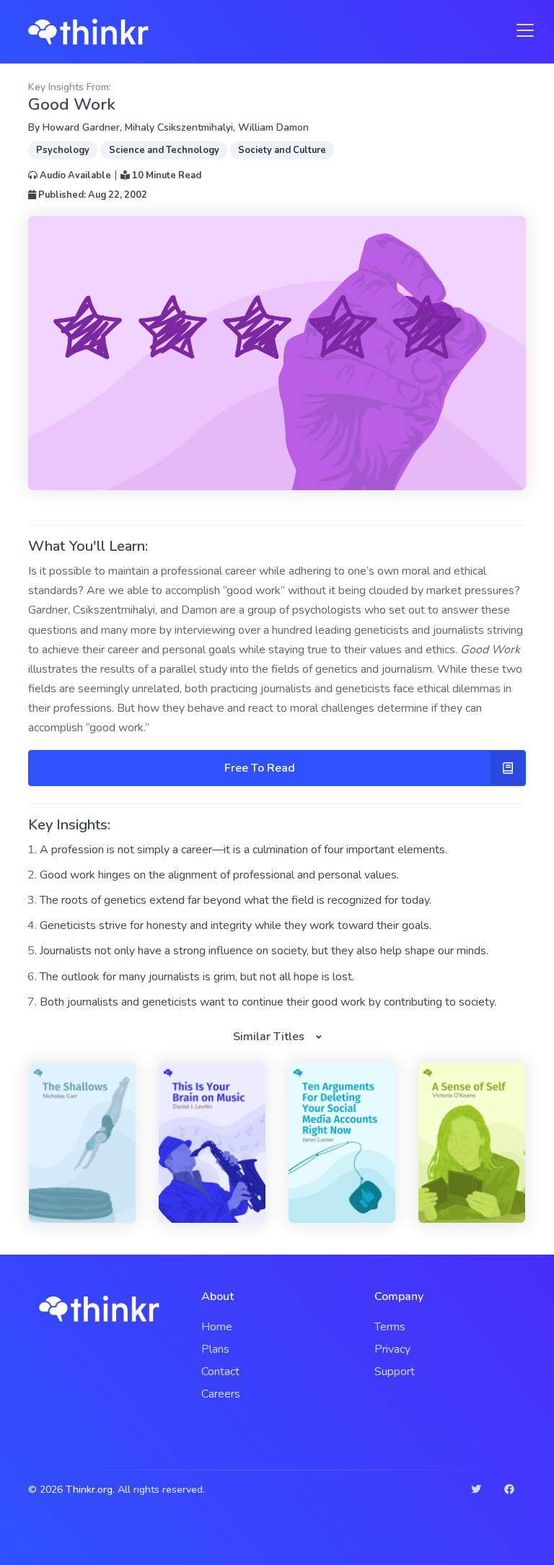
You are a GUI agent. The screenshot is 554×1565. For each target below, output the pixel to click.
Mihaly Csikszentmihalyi (179, 127)
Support (394, 1371)
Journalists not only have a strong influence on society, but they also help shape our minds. (264, 951)
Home (216, 1327)
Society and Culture (282, 150)
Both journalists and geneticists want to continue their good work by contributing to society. (268, 1002)
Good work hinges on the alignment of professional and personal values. (219, 875)
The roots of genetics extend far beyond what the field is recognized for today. (235, 900)
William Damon (273, 127)
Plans (215, 1349)
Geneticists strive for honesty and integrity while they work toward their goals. (235, 925)
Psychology (62, 150)
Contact (220, 1371)
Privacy (392, 1349)
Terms (389, 1327)
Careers (220, 1394)
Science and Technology (164, 150)
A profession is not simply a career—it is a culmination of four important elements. (243, 850)
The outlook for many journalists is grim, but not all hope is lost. (197, 977)
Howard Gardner (81, 127)
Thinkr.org (89, 1489)
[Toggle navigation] (521, 30)
